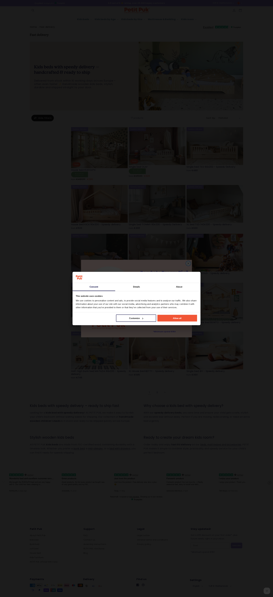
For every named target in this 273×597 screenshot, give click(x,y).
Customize (134, 318)
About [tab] (179, 286)
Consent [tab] (94, 286)
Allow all (177, 318)
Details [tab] (136, 286)
